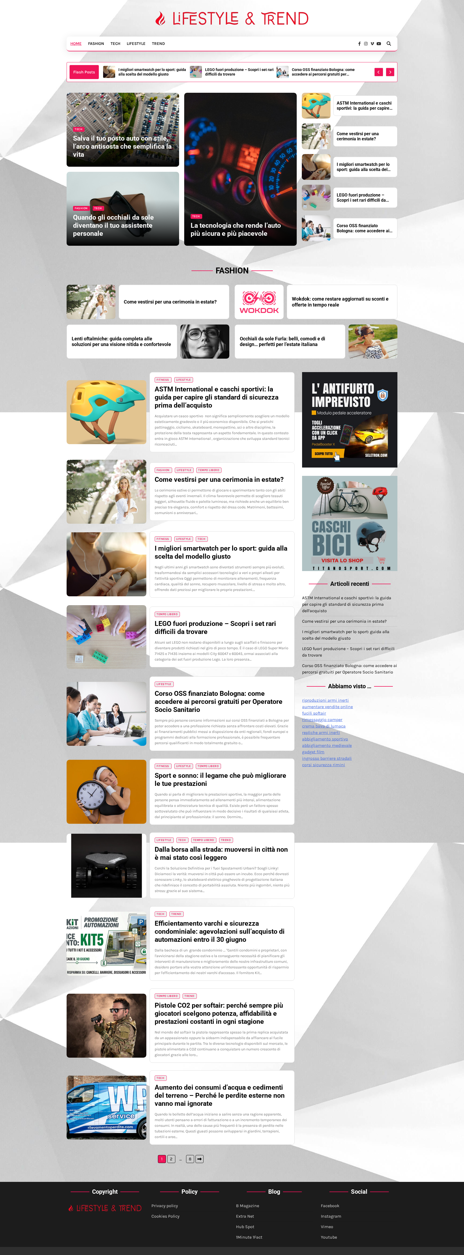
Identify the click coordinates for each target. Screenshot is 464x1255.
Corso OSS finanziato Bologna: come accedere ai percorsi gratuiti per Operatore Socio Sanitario (236, 72)
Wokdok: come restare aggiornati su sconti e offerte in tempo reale (340, 302)
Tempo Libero (208, 470)
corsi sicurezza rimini (323, 764)
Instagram (331, 1216)
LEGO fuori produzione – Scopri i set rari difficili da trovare (152, 71)
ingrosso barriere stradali (327, 758)
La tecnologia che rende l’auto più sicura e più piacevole (236, 229)
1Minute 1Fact (249, 1237)
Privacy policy (164, 1205)
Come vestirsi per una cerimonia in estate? (358, 136)
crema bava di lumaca (324, 726)
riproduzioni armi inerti (325, 700)
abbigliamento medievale (327, 745)
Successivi (199, 1159)
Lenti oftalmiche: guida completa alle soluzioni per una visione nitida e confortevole (121, 341)
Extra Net (245, 1216)
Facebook (330, 1205)
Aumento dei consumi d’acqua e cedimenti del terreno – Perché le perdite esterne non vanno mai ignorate (220, 1095)
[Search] (389, 43)
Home (76, 43)
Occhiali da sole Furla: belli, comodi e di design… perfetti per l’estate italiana (282, 341)
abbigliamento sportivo (325, 738)
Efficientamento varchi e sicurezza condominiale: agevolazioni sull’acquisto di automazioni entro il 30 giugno (220, 931)
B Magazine (247, 1205)
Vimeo (327, 1226)
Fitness (163, 380)
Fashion (96, 43)
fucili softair (314, 713)
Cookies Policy (165, 1216)
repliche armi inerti (321, 732)
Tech (115, 43)
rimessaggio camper (322, 719)
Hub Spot (245, 1226)
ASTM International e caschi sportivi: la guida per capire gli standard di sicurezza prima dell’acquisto (325, 72)
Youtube (329, 1237)
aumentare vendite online (327, 706)
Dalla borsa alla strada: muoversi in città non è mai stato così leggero (221, 853)
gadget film (313, 751)
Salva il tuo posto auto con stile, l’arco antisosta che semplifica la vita (122, 146)
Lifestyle (136, 43)
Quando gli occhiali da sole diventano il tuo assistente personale (113, 225)
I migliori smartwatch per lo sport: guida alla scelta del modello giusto (363, 167)
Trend (158, 43)
